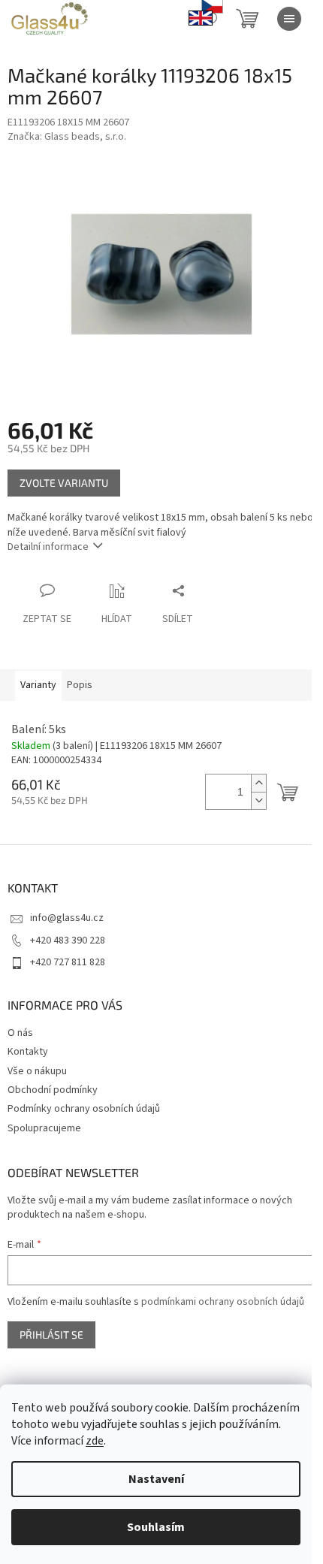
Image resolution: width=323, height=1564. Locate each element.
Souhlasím (156, 1527)
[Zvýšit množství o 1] (258, 783)
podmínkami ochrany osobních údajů (222, 1301)
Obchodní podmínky (53, 1090)
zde (95, 1441)
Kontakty (28, 1051)
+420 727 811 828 (67, 962)
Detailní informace (48, 546)
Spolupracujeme (44, 1128)
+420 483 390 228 (67, 940)
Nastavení (156, 1479)
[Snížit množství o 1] (258, 800)
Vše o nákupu (37, 1071)
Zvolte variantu (64, 482)
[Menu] (289, 19)
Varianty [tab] (38, 685)
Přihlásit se (51, 1334)
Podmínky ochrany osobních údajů (84, 1108)
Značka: (67, 136)
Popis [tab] (79, 685)
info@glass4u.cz (67, 917)
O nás (20, 1032)
